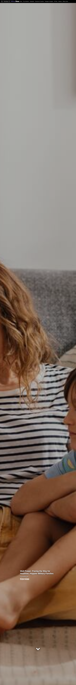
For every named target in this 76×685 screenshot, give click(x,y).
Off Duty (55, 1)
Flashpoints (32, 1)
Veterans (60, 1)
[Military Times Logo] (15, 1)
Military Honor (65, 1)
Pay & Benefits (26, 1)
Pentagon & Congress (49, 1)
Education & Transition (39, 1)
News (21, 1)
